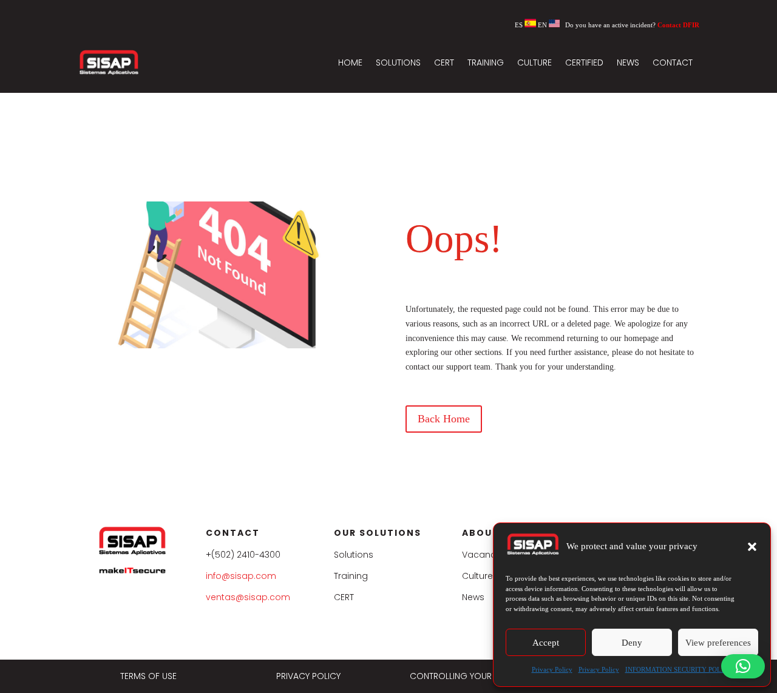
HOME (350, 62)
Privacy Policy (552, 669)
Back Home (444, 419)
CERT (444, 62)
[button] (752, 547)
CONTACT (673, 62)
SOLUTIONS (398, 62)
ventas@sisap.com (248, 597)
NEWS (628, 62)
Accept (545, 642)
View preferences (718, 642)
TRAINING (485, 62)
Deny (632, 642)
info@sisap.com (241, 576)
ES (519, 25)
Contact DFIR (678, 25)
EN (543, 25)
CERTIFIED (584, 62)
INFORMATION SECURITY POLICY (679, 669)
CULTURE (534, 62)
